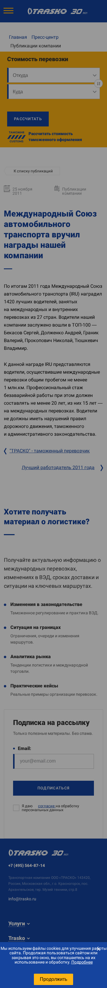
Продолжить (53, 979)
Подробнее (82, 962)
